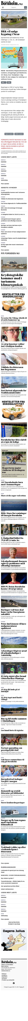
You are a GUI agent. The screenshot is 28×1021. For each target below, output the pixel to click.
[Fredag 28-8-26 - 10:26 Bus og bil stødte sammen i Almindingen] (14, 710)
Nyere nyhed (9, 134)
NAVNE (2, 178)
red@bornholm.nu (5, 970)
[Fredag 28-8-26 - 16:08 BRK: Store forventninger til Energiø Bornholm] (14, 504)
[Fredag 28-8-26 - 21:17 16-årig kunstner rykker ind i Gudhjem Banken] (14, 334)
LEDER (2, 437)
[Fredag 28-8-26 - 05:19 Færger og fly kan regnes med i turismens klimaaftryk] (14, 811)
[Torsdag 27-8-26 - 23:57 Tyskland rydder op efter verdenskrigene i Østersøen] (14, 838)
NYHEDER (3, 190)
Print (9, 82)
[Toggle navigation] (3, 7)
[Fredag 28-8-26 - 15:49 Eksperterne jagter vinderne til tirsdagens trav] (14, 458)
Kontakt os (4, 975)
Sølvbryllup (4, 180)
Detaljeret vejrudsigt (14, 924)
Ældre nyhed (19, 134)
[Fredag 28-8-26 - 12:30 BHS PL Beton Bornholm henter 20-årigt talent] (14, 578)
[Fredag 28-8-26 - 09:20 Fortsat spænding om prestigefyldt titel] (14, 739)
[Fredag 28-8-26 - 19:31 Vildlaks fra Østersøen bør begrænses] (14, 359)
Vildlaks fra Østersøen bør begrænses (12, 199)
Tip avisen (4, 978)
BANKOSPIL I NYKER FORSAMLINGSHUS (13, 875)
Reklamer (4, 973)
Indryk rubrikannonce (7, 889)
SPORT (3, 465)
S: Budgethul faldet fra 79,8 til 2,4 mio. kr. (13, 214)
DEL (3, 82)
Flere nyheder (5, 183)
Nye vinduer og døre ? (7, 878)
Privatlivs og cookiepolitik (8, 980)
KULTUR (2, 341)
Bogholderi (4, 976)
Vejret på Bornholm (14, 922)
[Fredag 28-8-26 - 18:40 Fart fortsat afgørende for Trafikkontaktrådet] (14, 382)
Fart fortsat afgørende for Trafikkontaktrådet (14, 203)
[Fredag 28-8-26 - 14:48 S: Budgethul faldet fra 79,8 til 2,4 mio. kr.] (14, 529)
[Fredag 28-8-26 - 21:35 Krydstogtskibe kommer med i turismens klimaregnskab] (14, 264)
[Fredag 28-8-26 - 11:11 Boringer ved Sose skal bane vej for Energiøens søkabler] (14, 601)
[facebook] (14, 983)
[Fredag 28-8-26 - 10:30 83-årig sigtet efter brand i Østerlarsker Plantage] (14, 667)
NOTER (2, 316)
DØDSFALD (3, 160)
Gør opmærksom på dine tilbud (10, 886)
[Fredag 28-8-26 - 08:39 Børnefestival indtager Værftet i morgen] (14, 770)
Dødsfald (3, 162)
